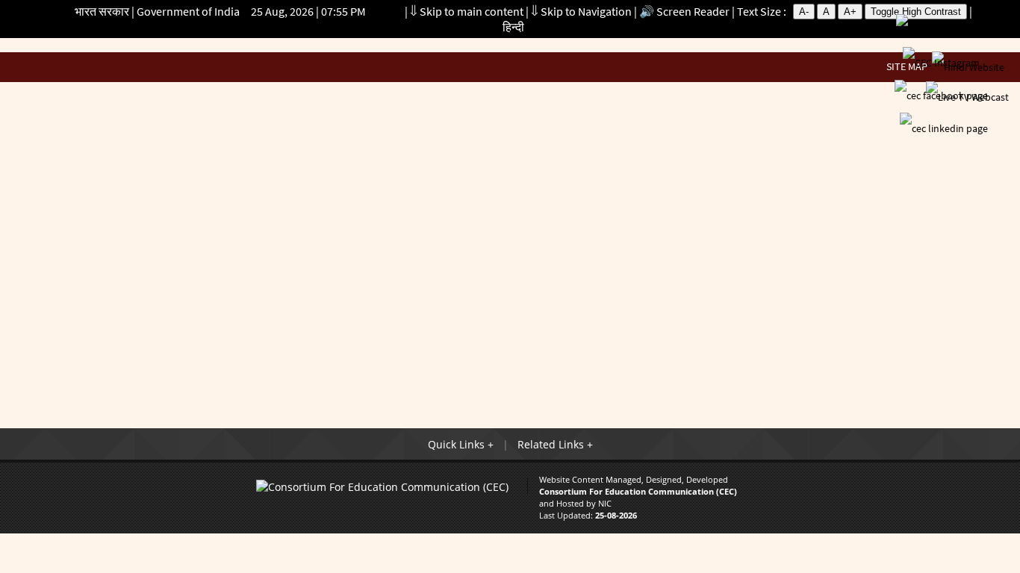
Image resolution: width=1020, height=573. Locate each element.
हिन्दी (513, 26)
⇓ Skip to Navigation (581, 11)
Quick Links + (461, 444)
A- (804, 11)
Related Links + (555, 444)
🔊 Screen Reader (684, 11)
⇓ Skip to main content (466, 11)
